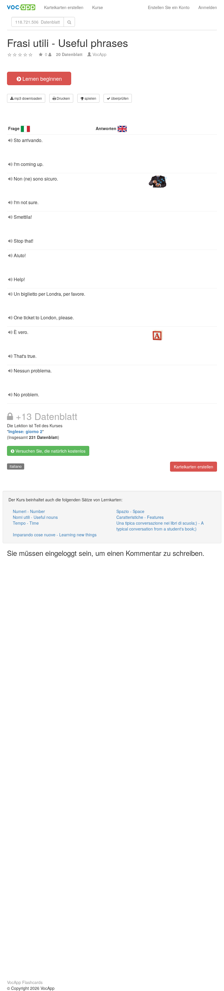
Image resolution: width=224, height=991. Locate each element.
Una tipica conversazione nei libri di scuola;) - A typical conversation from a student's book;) (160, 526)
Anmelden (207, 7)
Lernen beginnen (41, 78)
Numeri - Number (29, 511)
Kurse (97, 7)
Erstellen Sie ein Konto (169, 7)
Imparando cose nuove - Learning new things (55, 534)
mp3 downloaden (27, 98)
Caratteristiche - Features (140, 517)
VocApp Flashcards (25, 982)
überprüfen (119, 98)
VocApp (99, 54)
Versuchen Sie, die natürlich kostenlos (49, 451)
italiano (16, 466)
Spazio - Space (130, 511)
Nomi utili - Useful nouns (35, 517)
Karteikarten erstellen (63, 7)
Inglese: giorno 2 (25, 431)
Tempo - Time (26, 523)
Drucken (63, 98)
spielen (90, 98)
